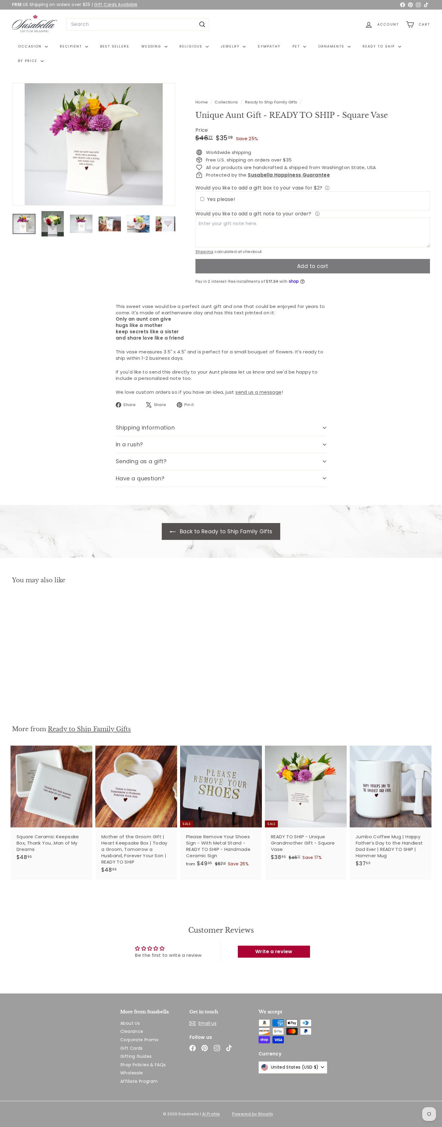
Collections (227, 102)
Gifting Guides (136, 1056)
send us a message (258, 392)
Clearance (131, 1031)
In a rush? (129, 444)
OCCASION (30, 46)
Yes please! (221, 199)
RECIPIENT (72, 46)
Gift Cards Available (116, 5)
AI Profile (211, 1114)
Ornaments (332, 46)
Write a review (273, 951)
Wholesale (131, 1073)
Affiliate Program (139, 1081)
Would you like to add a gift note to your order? (254, 213)
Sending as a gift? (141, 461)
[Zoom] (93, 144)
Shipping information (145, 427)
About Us (130, 1023)
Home (202, 102)
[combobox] (137, 24)
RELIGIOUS (192, 46)
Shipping (204, 251)
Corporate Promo (139, 1040)
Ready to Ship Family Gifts (271, 102)
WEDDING (152, 46)
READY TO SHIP (380, 46)
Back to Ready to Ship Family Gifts (225, 531)
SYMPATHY (269, 46)
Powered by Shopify (252, 1114)
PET (297, 46)
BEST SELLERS (114, 46)
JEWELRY (231, 46)
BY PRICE (28, 60)
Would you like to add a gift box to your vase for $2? (259, 187)
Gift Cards (131, 1048)
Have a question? (140, 478)
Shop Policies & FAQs (143, 1065)
